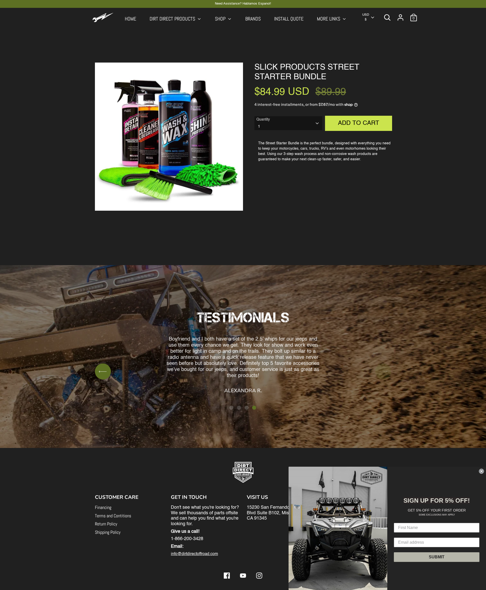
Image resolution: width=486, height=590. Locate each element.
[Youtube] (243, 576)
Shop (221, 19)
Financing (103, 507)
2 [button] (239, 408)
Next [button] (383, 371)
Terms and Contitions (113, 516)
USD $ (365, 17)
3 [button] (247, 408)
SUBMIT (436, 557)
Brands (253, 19)
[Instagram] (259, 576)
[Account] (400, 17)
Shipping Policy (107, 532)
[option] (243, 344)
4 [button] (254, 408)
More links (329, 19)
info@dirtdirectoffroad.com (194, 554)
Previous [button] (103, 371)
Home (130, 19)
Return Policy (106, 524)
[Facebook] (227, 576)
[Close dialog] (481, 471)
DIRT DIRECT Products (173, 19)
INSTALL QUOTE (288, 19)
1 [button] (231, 408)
